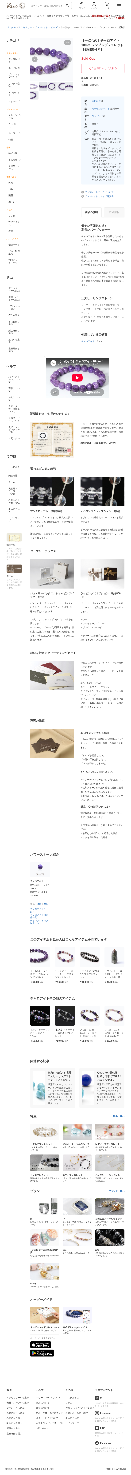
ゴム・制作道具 (14, 252)
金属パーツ (14, 244)
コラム (11, 482)
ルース (11, 133)
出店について (14, 510)
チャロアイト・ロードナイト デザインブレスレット (39, 974)
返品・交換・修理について (14, 409)
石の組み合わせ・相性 (14, 501)
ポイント (12, 201)
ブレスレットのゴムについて (99, 192)
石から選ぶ (14, 315)
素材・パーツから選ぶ (14, 298)
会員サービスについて (14, 419)
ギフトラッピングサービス (14, 429)
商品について (14, 389)
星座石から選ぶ (14, 349)
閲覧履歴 (12, 475)
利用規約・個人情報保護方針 (17, 1469)
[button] (35, 59)
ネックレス (14, 68)
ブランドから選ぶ (14, 307)
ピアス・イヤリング (14, 75)
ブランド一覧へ (116, 1191)
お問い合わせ (14, 439)
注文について (14, 398)
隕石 (10, 195)
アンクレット (14, 93)
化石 (10, 189)
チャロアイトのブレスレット (39, 921)
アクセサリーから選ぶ (14, 289)
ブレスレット (14, 60)
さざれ (11, 215)
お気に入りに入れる (105, 68)
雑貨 (10, 231)
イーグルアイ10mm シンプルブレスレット (65, 974)
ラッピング (97, 116)
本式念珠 (12, 159)
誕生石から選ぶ (14, 331)
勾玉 (10, 139)
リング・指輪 (14, 84)
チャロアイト (88, 341)
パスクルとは (14, 467)
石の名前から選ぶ (15, 1413)
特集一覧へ (118, 1116)
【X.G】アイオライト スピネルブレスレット (40, 1032)
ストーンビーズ (14, 116)
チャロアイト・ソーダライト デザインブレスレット (113, 1032)
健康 (39, 904)
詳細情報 (114, 212)
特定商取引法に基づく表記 (42, 1469)
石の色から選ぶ (14, 322)
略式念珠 (12, 153)
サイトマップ (14, 519)
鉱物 (10, 182)
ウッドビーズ (14, 125)
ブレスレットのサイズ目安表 (99, 196)
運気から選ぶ (14, 340)
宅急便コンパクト (101, 108)
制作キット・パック (14, 261)
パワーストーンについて (14, 379)
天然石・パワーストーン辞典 (14, 491)
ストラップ (14, 101)
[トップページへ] (16, 8)
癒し (46, 904)
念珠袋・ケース (14, 167)
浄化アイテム (14, 223)
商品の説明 (91, 212)
